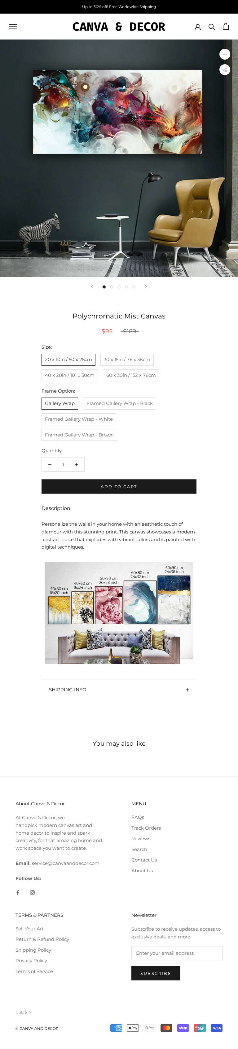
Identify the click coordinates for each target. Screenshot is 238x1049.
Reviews (140, 838)
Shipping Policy (33, 950)
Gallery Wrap (60, 403)
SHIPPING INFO (67, 690)
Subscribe (155, 973)
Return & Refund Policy (42, 939)
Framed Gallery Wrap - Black (119, 403)
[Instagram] (32, 892)
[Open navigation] (13, 26)
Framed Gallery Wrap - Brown (79, 435)
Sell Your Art (29, 929)
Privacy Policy (31, 960)
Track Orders (146, 828)
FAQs (137, 817)
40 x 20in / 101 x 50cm (70, 375)
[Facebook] (17, 892)
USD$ (21, 1011)
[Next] (146, 286)
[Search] (212, 26)
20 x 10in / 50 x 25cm (68, 359)
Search (139, 849)
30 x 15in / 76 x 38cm (127, 359)
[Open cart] (226, 26)
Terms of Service (34, 971)
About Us (142, 871)
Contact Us (144, 860)
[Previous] (92, 286)
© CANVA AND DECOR (37, 1028)
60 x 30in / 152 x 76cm (131, 375)
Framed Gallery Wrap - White (79, 419)
